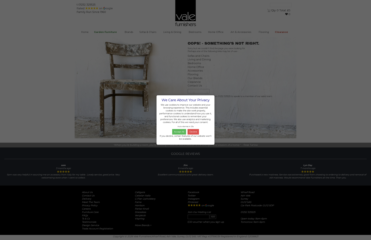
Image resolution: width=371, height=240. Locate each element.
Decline (193, 132)
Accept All (179, 132)
